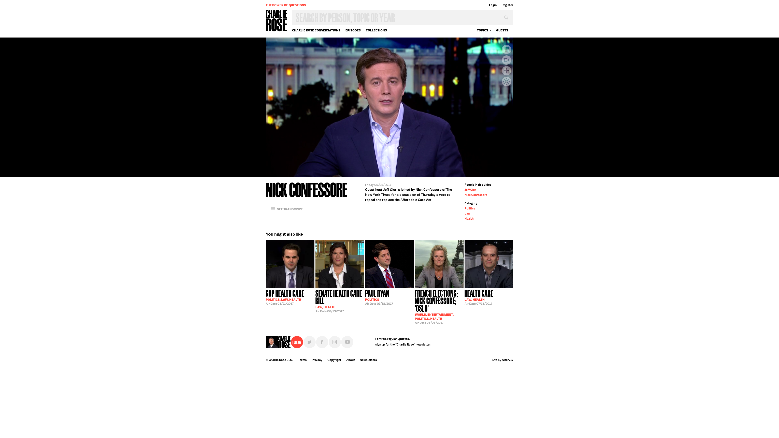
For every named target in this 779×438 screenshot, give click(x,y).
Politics (470, 208)
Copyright (334, 360)
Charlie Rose (276, 21)
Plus (506, 70)
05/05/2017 (436, 306)
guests (502, 30)
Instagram (335, 342)
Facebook (322, 342)
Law (467, 213)
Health (469, 219)
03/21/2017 (285, 297)
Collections (376, 30)
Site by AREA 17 (502, 360)
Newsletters (368, 360)
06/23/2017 (338, 300)
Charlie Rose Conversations (316, 30)
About (350, 360)
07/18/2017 (479, 297)
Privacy (317, 360)
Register (507, 5)
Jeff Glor (470, 190)
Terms (302, 360)
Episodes (353, 30)
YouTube (347, 342)
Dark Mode (506, 81)
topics (482, 30)
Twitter (309, 342)
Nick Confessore (476, 195)
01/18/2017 (379, 297)
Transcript (506, 49)
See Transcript (290, 209)
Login (493, 5)
